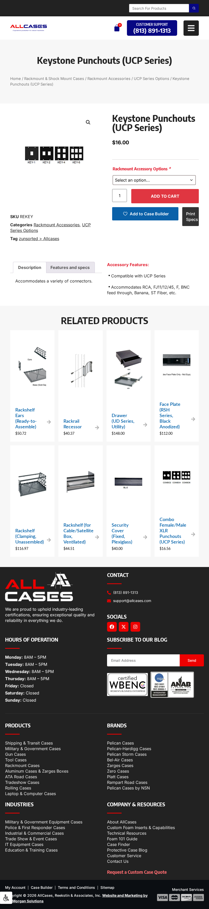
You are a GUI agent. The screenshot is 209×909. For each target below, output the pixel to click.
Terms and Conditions (76, 887)
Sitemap (107, 887)
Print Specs (192, 216)
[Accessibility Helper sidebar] (6, 898)
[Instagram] (135, 627)
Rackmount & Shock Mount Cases (54, 78)
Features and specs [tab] (70, 267)
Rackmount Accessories (108, 78)
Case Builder (42, 887)
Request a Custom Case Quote (137, 872)
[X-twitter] (123, 627)
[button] (88, 122)
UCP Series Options (151, 78)
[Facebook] (112, 627)
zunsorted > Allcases (39, 238)
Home (15, 78)
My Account (15, 887)
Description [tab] (29, 267)
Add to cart (165, 196)
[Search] (194, 8)
